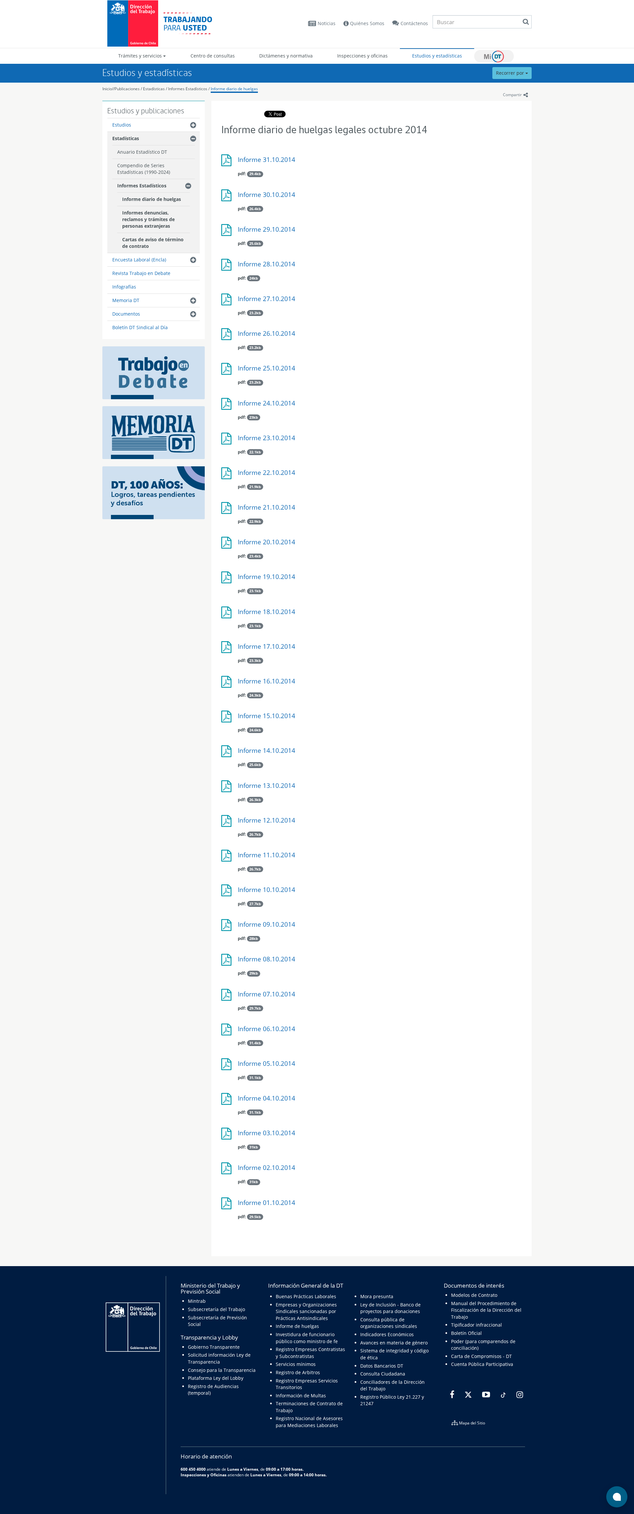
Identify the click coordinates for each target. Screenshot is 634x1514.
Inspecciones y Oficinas (204, 1474)
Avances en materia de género (394, 1342)
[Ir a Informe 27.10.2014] (227, 302)
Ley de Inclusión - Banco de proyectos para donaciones (390, 1307)
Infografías (124, 287)
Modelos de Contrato (474, 1295)
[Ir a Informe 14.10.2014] (227, 753)
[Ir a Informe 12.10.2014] (227, 823)
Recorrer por (510, 73)
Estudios (121, 125)
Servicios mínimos (296, 1364)
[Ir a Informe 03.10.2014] (227, 1136)
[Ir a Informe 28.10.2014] (227, 267)
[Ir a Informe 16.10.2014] (227, 684)
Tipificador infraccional (476, 1325)
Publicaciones (128, 89)
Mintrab (197, 1301)
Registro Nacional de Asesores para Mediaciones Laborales (309, 1421)
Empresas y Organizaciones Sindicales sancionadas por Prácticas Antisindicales (306, 1311)
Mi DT (494, 56)
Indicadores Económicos (387, 1334)
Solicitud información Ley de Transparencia (219, 1358)
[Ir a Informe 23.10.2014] (227, 441)
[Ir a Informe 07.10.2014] (227, 997)
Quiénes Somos (366, 23)
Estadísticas (154, 89)
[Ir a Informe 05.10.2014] (227, 1066)
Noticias (326, 23)
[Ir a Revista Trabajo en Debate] (153, 372)
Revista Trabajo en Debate (141, 273)
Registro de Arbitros (298, 1372)
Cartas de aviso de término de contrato (153, 242)
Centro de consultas (213, 56)
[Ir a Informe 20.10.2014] (227, 545)
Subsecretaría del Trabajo (216, 1309)
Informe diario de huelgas (234, 89)
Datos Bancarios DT (381, 1366)
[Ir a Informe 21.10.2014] (227, 510)
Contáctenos (414, 23)
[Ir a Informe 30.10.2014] (227, 198)
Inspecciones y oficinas (362, 56)
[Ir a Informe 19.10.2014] (227, 580)
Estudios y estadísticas (437, 56)
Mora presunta (376, 1296)
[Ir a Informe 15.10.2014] (227, 719)
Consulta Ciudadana (382, 1374)
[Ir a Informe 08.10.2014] (227, 962)
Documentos (126, 314)
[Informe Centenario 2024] (153, 492)
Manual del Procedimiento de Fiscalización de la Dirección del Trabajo (486, 1310)
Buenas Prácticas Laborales (306, 1296)
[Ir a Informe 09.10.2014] (227, 927)
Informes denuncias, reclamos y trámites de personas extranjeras (148, 219)
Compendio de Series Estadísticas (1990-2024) (143, 168)
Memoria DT (125, 300)
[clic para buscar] (525, 22)
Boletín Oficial (466, 1333)
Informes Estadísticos (187, 89)
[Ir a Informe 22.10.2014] (227, 475)
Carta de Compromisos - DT (481, 1356)
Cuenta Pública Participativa (482, 1364)
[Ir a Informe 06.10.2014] (227, 1032)
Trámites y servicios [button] (140, 56)
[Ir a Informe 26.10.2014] (227, 336)
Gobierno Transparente (214, 1347)
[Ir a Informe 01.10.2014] (227, 1206)
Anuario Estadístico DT (142, 152)
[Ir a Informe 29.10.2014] (227, 232)
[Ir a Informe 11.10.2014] (227, 858)
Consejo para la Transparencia (222, 1370)
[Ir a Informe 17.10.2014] (227, 649)
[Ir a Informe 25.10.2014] (227, 371)
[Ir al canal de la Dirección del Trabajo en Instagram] (519, 1394)
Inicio (107, 89)
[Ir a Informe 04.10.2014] (227, 1101)
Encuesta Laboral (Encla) (139, 259)
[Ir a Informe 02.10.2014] (227, 1171)
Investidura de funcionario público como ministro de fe (307, 1337)
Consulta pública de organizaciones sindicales (388, 1322)
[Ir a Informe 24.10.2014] (227, 406)
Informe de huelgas (297, 1326)
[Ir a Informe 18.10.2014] (227, 615)
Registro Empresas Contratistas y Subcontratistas (310, 1352)
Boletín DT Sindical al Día (140, 327)
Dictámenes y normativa (286, 56)
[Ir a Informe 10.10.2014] (227, 893)
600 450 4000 (193, 1469)
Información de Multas (301, 1395)
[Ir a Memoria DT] (153, 432)
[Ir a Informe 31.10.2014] (227, 163)
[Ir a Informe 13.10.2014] (227, 788)
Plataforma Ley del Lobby (215, 1378)
